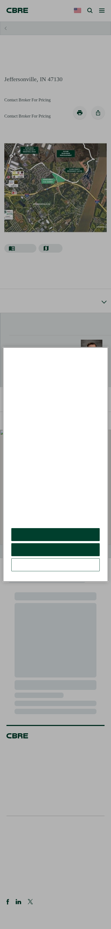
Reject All (55, 549)
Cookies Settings (55, 565)
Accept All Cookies (56, 534)
